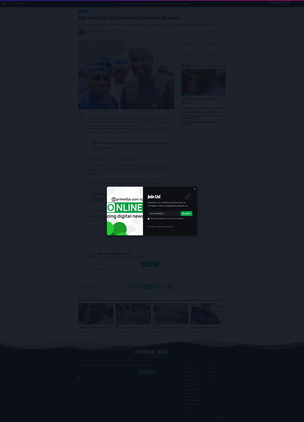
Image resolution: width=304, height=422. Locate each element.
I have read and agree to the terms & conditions (167, 218)
